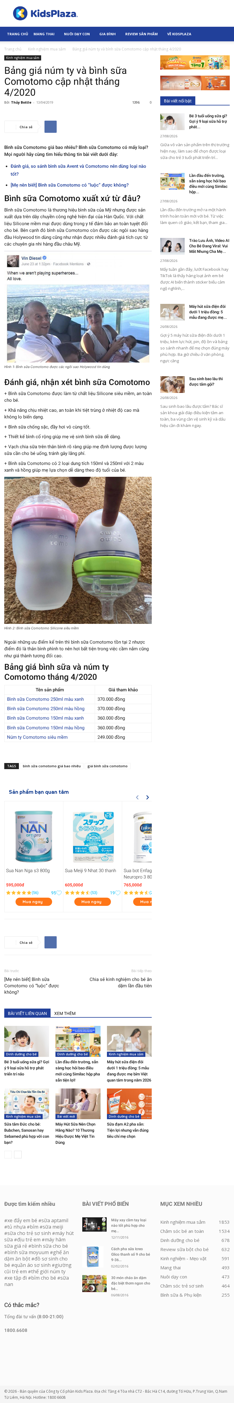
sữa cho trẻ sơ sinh (29, 1233)
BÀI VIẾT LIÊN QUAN (27, 1013)
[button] (222, 34)
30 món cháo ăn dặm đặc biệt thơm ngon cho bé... (130, 1283)
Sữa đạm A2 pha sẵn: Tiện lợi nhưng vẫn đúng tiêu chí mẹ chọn (127, 1130)
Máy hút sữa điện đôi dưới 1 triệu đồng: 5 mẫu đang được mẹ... (208, 312)
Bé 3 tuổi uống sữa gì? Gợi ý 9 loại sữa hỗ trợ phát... (208, 121)
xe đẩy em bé (22, 1220)
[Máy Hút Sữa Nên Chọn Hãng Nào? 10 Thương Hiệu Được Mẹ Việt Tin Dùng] (77, 1103)
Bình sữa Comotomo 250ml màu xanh (45, 699)
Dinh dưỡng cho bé (21, 1054)
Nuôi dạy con (77, 34)
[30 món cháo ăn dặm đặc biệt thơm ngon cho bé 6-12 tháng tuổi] (94, 1283)
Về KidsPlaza (179, 34)
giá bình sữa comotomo (107, 766)
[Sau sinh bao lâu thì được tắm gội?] (172, 384)
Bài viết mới (66, 1116)
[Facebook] (50, 127)
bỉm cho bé (43, 1277)
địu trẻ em (29, 1239)
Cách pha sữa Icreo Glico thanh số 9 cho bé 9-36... (130, 1254)
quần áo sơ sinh (32, 1265)
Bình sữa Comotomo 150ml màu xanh (45, 718)
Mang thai (44, 34)
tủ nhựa (16, 1226)
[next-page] (18, 1154)
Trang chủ (12, 49)
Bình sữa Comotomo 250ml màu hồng (45, 708)
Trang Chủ (17, 34)
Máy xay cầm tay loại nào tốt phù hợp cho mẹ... (128, 1225)
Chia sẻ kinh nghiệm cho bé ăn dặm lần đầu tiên (121, 983)
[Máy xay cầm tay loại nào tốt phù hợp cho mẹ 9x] (94, 1224)
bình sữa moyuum (28, 1252)
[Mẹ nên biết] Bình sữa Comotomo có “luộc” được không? (70, 185)
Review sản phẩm (141, 34)
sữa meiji (53, 1226)
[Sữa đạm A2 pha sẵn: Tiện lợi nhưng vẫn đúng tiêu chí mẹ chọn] (129, 1103)
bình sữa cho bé (49, 1246)
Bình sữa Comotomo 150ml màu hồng (45, 728)
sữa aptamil (54, 1220)
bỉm (34, 1226)
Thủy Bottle (21, 102)
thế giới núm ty (48, 1271)
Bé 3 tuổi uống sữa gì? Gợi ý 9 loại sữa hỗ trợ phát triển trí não (26, 1068)
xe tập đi (17, 1277)
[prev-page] (8, 1154)
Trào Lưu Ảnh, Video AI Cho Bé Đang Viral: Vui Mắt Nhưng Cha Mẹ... (209, 246)
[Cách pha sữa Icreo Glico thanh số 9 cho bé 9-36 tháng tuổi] (94, 1256)
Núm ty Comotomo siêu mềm (37, 737)
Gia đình (107, 34)
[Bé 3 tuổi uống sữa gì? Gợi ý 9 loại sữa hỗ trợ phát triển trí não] (26, 1041)
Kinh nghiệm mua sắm (47, 49)
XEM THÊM (65, 1013)
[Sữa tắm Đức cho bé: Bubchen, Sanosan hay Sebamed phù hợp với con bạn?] (26, 1103)
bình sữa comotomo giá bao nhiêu (52, 766)
